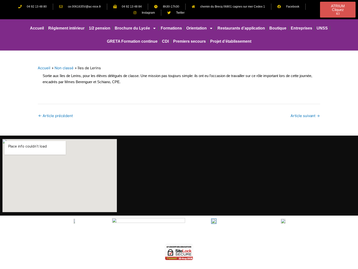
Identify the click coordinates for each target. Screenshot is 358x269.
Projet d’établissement (230, 41)
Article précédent (55, 115)
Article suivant (305, 115)
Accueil (37, 28)
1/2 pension (99, 28)
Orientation (196, 28)
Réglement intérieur (66, 28)
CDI (165, 41)
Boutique (277, 28)
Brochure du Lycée (132, 28)
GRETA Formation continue (132, 41)
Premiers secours (189, 41)
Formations (171, 28)
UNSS (322, 28)
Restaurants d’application (241, 28)
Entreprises (301, 28)
